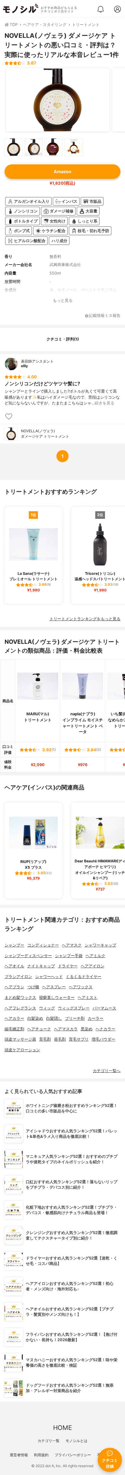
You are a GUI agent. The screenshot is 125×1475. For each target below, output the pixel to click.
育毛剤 (45, 1039)
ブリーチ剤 (75, 1018)
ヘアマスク (72, 945)
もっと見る (63, 300)
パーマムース (104, 1008)
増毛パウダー (103, 1039)
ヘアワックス (81, 987)
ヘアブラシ (14, 987)
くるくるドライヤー (83, 976)
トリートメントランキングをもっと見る (84, 619)
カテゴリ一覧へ (106, 1070)
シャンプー (14, 945)
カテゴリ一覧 (48, 1440)
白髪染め (35, 1018)
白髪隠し (54, 1018)
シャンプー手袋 (69, 955)
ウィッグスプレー (74, 1008)
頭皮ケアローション (22, 1050)
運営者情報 (19, 1455)
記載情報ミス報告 (104, 316)
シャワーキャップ (100, 945)
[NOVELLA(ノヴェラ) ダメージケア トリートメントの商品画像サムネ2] (34, 147)
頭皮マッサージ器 (20, 1039)
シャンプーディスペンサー (28, 955)
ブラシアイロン (18, 976)
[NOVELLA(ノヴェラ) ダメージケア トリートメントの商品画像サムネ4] (74, 147)
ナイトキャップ (41, 966)
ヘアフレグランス (20, 1008)
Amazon (62, 171)
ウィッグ (47, 1008)
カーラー (95, 1018)
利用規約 (41, 1455)
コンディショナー (43, 945)
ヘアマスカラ (66, 1029)
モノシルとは (76, 1440)
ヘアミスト (87, 997)
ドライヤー (68, 966)
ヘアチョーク (39, 1029)
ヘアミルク (95, 955)
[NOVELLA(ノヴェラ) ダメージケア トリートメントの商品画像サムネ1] (14, 147)
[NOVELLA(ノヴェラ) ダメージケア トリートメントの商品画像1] (57, 100)
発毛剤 (60, 1039)
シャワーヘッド (49, 976)
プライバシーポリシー (73, 1455)
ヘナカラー (105, 1029)
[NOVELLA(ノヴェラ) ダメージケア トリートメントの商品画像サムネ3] (54, 147)
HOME (62, 1427)
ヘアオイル (14, 966)
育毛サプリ (79, 1039)
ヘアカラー (14, 1018)
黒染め (87, 1029)
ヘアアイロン (92, 966)
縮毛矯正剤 (14, 1029)
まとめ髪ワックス (20, 997)
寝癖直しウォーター (57, 997)
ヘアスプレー (54, 987)
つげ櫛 (33, 987)
